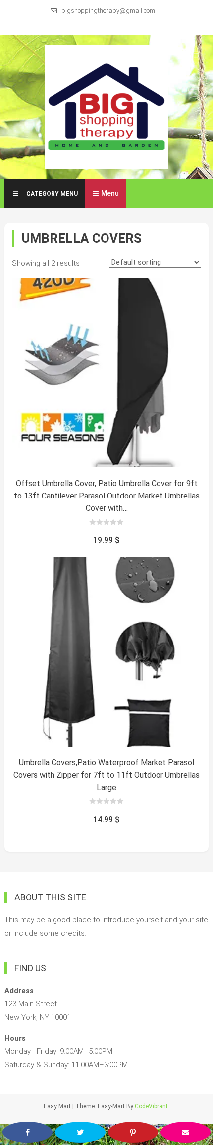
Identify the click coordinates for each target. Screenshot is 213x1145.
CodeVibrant (151, 1106)
